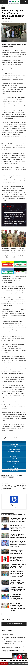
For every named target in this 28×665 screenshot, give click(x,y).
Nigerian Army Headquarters (8, 477)
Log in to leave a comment (14, 623)
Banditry (7, 475)
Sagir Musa (5, 21)
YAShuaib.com (14, 470)
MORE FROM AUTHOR (19, 514)
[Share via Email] (23, 661)
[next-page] (5, 614)
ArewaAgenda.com (14, 466)
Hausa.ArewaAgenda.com (14, 468)
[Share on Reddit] (20, 661)
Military (20, 475)
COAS (17, 475)
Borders (12, 475)
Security (7, 5)
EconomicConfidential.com (14, 446)
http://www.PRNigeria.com (14, 506)
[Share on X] (8, 661)
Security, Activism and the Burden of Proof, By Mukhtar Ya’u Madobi (18, 551)
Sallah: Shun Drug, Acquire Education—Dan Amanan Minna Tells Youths (7, 488)
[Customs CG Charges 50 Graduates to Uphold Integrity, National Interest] (5, 535)
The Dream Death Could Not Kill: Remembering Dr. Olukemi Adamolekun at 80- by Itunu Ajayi (13, 646)
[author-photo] (14, 502)
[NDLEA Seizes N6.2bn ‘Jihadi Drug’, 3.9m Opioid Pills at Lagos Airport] (5, 559)
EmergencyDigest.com (14, 451)
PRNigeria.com (14, 444)
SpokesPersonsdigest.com (14, 461)
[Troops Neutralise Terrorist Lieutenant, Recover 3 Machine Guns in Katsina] (5, 519)
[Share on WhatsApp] (2, 661)
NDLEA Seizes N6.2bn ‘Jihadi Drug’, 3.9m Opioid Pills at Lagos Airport (17, 558)
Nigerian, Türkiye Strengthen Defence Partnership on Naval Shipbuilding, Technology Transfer (17, 607)
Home (2, 5)
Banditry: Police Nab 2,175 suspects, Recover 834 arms (20, 487)
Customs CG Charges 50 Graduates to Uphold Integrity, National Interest (18, 535)
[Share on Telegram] (14, 661)
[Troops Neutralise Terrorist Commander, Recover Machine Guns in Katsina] (5, 566)
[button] (2, 2)
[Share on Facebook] (5, 661)
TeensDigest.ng (14, 463)
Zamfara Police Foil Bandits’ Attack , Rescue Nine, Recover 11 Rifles (17, 582)
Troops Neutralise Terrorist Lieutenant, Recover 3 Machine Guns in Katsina (18, 519)
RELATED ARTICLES (7, 514)
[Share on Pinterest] (17, 661)
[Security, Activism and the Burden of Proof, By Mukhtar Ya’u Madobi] (5, 551)
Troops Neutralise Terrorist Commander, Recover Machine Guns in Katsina (18, 566)
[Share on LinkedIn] (11, 661)
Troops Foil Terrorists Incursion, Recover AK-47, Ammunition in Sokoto (17, 589)
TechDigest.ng (14, 456)
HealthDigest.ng (14, 458)
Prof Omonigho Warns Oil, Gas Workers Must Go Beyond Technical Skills (13, 651)
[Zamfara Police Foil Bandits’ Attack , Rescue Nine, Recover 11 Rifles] (5, 582)
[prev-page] (2, 614)
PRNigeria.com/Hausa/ (14, 449)
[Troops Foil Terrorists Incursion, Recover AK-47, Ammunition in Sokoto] (5, 589)
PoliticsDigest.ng (14, 454)
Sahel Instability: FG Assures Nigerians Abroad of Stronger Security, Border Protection (14, 216)
